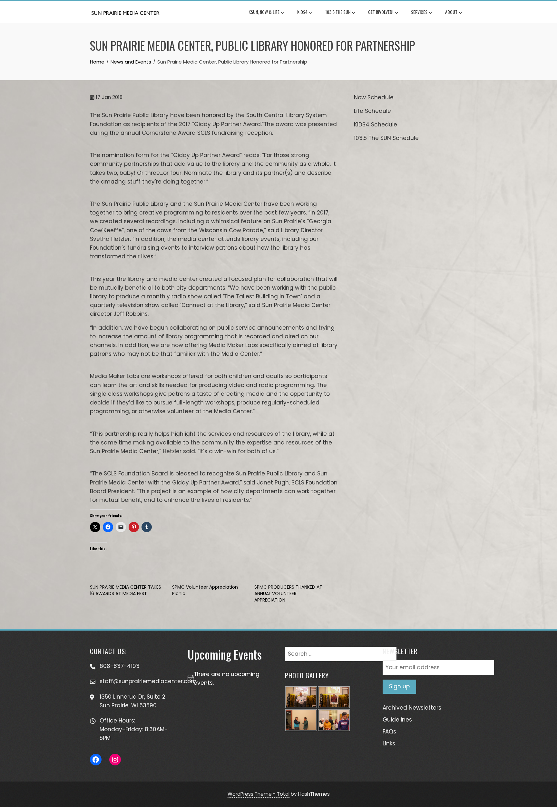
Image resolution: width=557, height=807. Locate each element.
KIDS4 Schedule (375, 124)
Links (389, 743)
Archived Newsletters (412, 708)
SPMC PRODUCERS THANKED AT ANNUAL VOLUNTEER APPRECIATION (288, 593)
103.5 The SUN (337, 11)
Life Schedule (372, 111)
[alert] (230, 678)
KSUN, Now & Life (264, 11)
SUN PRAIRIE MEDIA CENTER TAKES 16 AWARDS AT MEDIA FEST (125, 590)
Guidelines (397, 719)
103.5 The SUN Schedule (386, 138)
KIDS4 (302, 11)
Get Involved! (380, 11)
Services (419, 11)
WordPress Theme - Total (258, 794)
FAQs (389, 731)
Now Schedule (374, 97)
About (451, 11)
